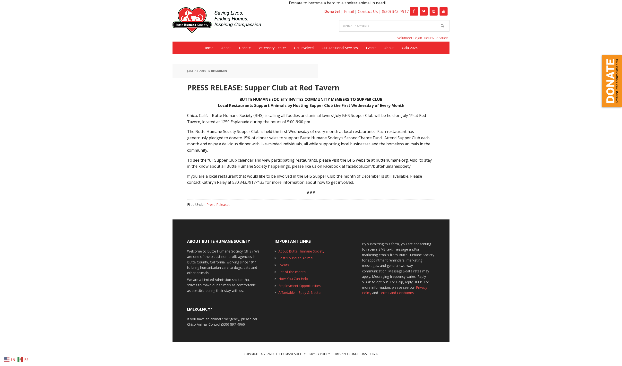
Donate (612, 81)
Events (283, 265)
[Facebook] (414, 11)
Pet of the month (292, 272)
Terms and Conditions (396, 292)
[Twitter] (424, 11)
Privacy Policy (319, 354)
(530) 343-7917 (395, 11)
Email (349, 11)
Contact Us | (370, 11)
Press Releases (218, 204)
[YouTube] (444, 11)
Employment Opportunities (299, 285)
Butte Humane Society (221, 21)
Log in (374, 354)
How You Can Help (293, 278)
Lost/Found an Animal (295, 258)
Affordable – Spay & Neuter (300, 292)
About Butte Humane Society (301, 251)
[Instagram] (434, 11)
